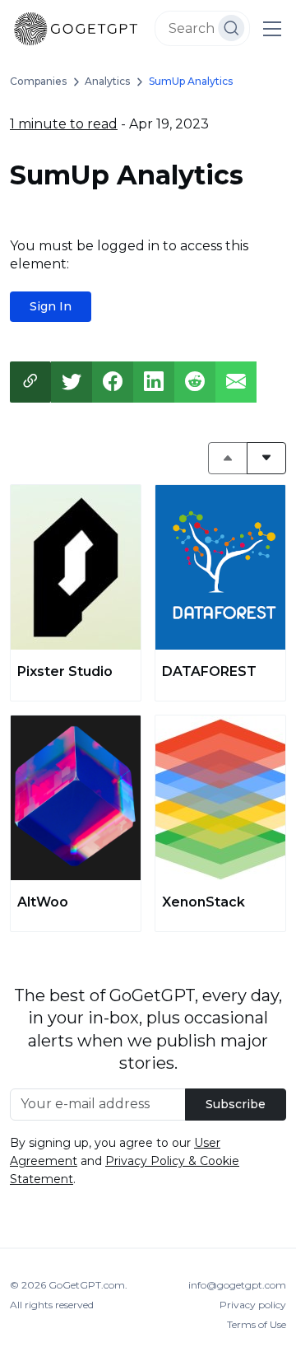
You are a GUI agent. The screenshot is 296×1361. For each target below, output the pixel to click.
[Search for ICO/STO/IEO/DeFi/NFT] (231, 28)
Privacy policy (253, 1304)
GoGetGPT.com (87, 1285)
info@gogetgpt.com (237, 1285)
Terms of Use (256, 1324)
